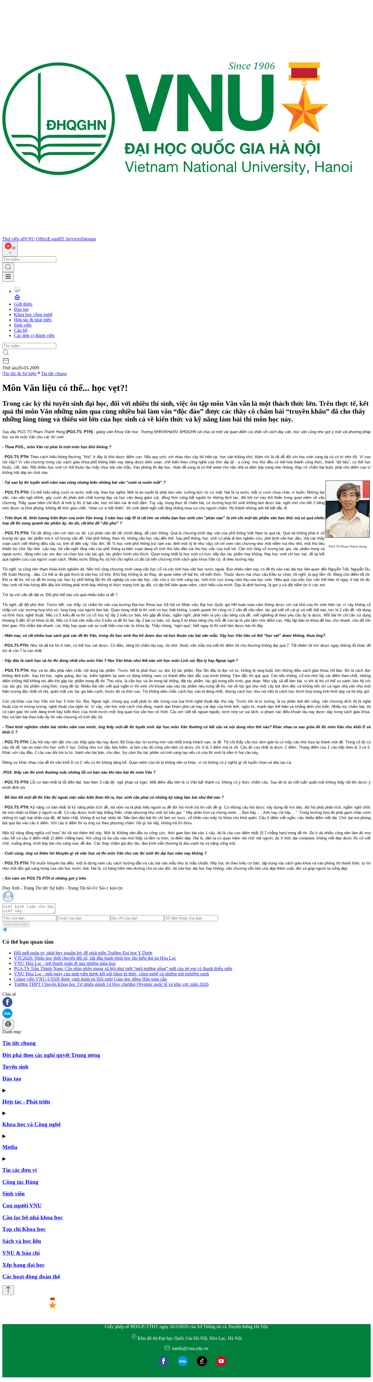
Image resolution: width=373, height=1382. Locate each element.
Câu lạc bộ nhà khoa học (32, 1217)
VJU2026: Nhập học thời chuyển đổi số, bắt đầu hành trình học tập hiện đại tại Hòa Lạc (95, 958)
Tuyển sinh (15, 1067)
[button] (186, 1002)
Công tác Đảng (20, 1182)
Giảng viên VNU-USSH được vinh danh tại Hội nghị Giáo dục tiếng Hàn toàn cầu (90, 979)
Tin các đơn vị (19, 1170)
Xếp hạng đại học (23, 1265)
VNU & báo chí (21, 1253)
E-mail (54, 238)
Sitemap (88, 238)
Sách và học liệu (21, 1241)
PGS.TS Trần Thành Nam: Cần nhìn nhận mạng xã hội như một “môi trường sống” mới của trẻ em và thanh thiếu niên (123, 968)
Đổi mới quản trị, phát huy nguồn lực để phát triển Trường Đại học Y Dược (83, 952)
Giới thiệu (23, 304)
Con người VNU (22, 1205)
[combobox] (10, 249)
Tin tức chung (54, 373)
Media (9, 1147)
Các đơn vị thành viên (34, 335)
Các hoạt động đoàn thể (31, 1276)
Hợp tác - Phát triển (26, 1101)
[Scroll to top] (8, 1290)
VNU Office (36, 238)
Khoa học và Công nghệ (31, 1124)
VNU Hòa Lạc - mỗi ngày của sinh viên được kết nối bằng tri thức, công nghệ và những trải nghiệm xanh (111, 973)
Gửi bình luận (16, 924)
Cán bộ (20, 330)
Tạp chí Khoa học (23, 1229)
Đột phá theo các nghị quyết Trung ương (51, 1055)
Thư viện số (13, 238)
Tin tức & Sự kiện (19, 373)
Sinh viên (22, 325)
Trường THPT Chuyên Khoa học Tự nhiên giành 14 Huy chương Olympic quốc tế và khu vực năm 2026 (111, 984)
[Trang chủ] (177, 233)
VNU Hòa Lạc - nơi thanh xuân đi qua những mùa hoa (64, 963)
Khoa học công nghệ (33, 314)
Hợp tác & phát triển (33, 319)
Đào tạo (21, 309)
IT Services (70, 238)
